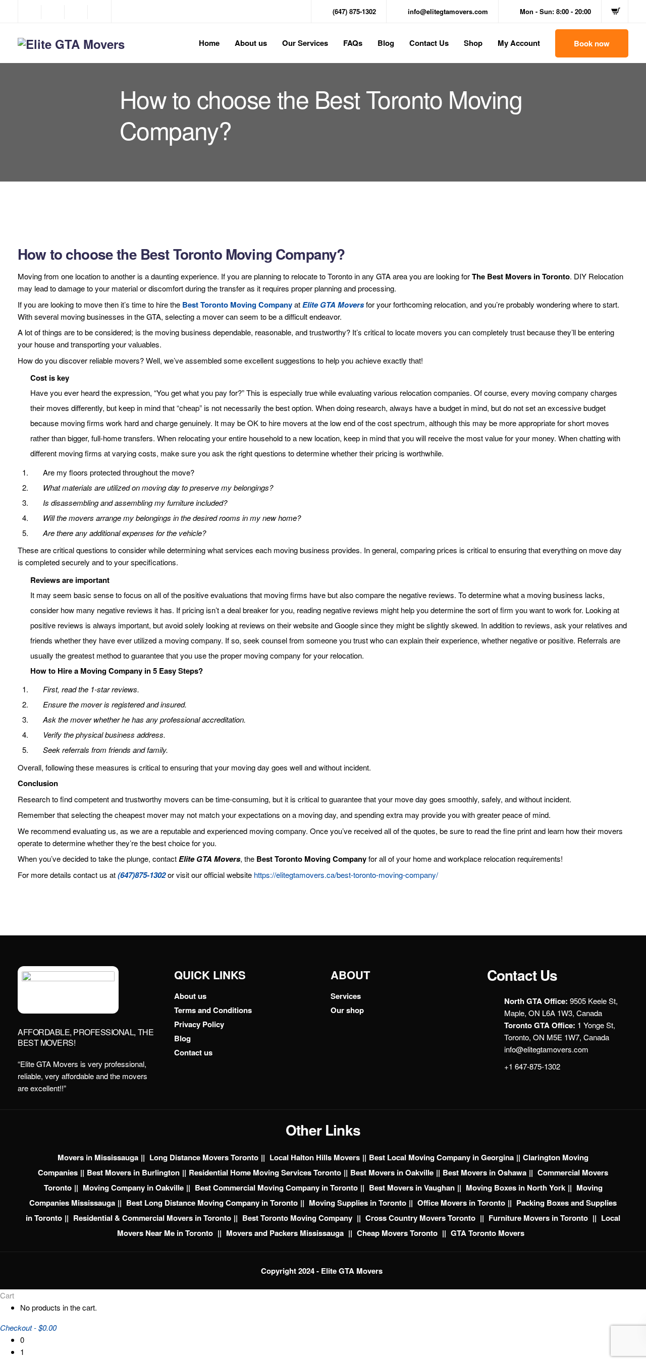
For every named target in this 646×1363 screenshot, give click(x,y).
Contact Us (429, 42)
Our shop (347, 1010)
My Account (519, 42)
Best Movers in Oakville (392, 1172)
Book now (592, 43)
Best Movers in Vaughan (412, 1187)
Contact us (193, 1052)
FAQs (352, 42)
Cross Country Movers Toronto (421, 1217)
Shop (473, 42)
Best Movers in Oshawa (484, 1172)
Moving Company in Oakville (133, 1187)
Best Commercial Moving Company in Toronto (276, 1187)
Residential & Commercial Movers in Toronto (152, 1217)
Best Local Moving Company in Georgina (441, 1157)
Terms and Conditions (213, 1010)
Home (209, 42)
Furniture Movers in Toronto (539, 1217)
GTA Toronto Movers (487, 1232)
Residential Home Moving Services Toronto (265, 1172)
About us (251, 42)
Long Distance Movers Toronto (203, 1157)
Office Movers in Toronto (461, 1202)
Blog (386, 42)
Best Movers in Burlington (133, 1172)
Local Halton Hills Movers (315, 1157)
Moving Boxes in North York (515, 1187)
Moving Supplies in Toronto (357, 1202)
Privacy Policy (199, 1024)
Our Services (305, 42)
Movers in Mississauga (98, 1157)
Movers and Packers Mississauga (286, 1232)
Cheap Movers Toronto (398, 1232)
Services (346, 995)
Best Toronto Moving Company (298, 1217)
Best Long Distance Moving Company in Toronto (212, 1202)
